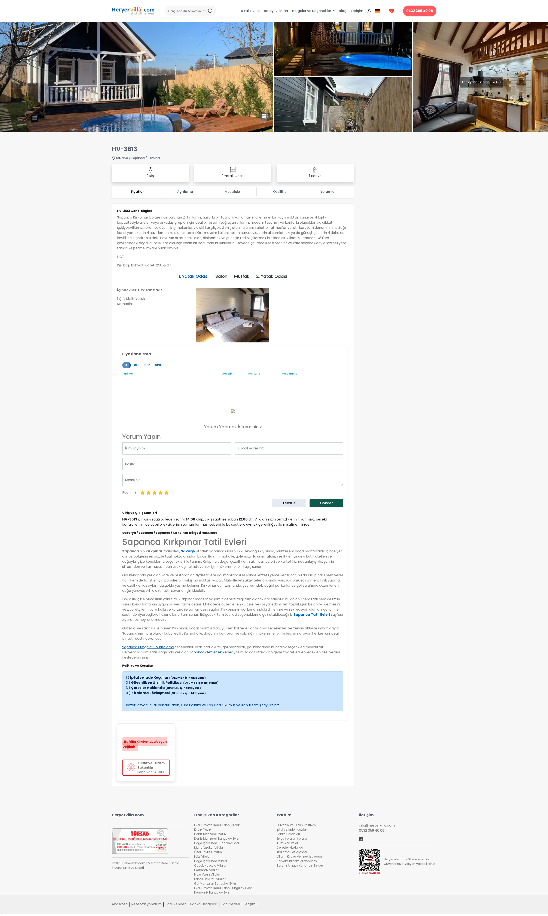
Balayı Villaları (276, 10)
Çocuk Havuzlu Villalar (210, 865)
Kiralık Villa (250, 10)
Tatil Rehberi (175, 904)
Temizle (289, 503)
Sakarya (122, 158)
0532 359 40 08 (419, 10)
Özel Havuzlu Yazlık (208, 852)
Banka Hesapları (288, 834)
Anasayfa (120, 904)
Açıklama (185, 191)
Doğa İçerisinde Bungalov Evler (216, 843)
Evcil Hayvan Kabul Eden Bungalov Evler (223, 888)
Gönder (326, 503)
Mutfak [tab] (241, 276)
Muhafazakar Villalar (209, 847)
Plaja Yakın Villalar (207, 874)
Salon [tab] (221, 276)
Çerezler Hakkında (166, 687)
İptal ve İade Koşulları (168, 677)
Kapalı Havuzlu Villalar (210, 879)
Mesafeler (233, 191)
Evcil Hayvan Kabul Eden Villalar (217, 825)
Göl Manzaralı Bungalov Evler (215, 883)
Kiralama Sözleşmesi (168, 692)
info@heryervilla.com (377, 825)
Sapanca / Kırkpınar (145, 158)
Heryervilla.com (128, 815)
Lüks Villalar (202, 856)
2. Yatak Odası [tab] (271, 276)
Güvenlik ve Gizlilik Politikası (175, 682)
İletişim (357, 10)
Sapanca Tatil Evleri (311, 614)
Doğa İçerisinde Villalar (210, 861)
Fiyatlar (137, 191)
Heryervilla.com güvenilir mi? (298, 861)
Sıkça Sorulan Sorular (292, 838)
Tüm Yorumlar (287, 843)
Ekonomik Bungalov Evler (212, 892)
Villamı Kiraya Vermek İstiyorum (300, 856)
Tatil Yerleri (230, 904)
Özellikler (280, 191)
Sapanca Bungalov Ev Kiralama (148, 647)
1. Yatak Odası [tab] (193, 276)
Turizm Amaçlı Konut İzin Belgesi (300, 865)
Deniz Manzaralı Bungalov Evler (217, 838)
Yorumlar (328, 191)
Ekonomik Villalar (206, 870)
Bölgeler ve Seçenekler (312, 10)
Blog (343, 10)
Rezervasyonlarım (146, 904)
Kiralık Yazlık (202, 829)
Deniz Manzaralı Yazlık (210, 834)
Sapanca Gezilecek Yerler (211, 652)
